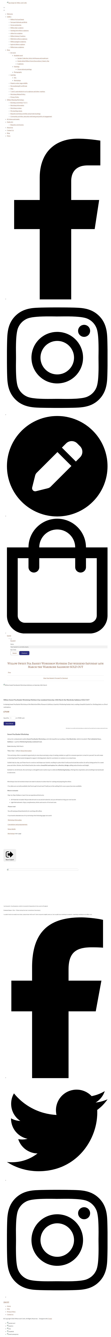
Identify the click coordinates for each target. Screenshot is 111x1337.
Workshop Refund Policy (17, 94)
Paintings (16, 66)
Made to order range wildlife (18, 83)
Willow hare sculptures (17, 47)
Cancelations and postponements (17, 824)
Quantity (6, 718)
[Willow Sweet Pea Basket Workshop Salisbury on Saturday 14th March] (6, 690)
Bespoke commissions (17, 125)
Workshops (17, 80)
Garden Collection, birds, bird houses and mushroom (32, 58)
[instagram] (57, 414)
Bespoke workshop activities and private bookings (25, 113)
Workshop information (17, 105)
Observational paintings (24, 69)
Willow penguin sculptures (18, 41)
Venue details (12, 829)
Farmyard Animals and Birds (18, 22)
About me (10, 127)
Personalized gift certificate (18, 86)
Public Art (10, 122)
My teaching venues (16, 111)
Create (50, 1318)
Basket (15, 653)
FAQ (11, 89)
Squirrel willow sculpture (17, 44)
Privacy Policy (14, 97)
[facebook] (57, 299)
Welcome (10, 14)
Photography (18, 72)
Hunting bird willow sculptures (19, 30)
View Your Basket (48, 678)
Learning (13, 75)
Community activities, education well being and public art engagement (31, 116)
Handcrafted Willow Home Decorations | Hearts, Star (33, 61)
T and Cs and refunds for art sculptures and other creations (27, 91)
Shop (8, 50)
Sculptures (20, 64)
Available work (18, 55)
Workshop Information (15, 820)
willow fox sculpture (16, 33)
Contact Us (10, 130)
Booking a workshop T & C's (18, 102)
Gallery (9, 16)
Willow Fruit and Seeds (17, 19)
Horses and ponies (15, 25)
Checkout (24, 653)
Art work (13, 53)
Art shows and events (13, 119)
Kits (15, 77)
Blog (8, 133)
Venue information (26, 751)
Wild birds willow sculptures (18, 39)
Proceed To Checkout (61, 678)
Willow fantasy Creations (17, 36)
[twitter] (57, 1179)
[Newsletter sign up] (57, 516)
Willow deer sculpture (16, 28)
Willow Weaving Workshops (15, 100)
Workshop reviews (16, 108)
